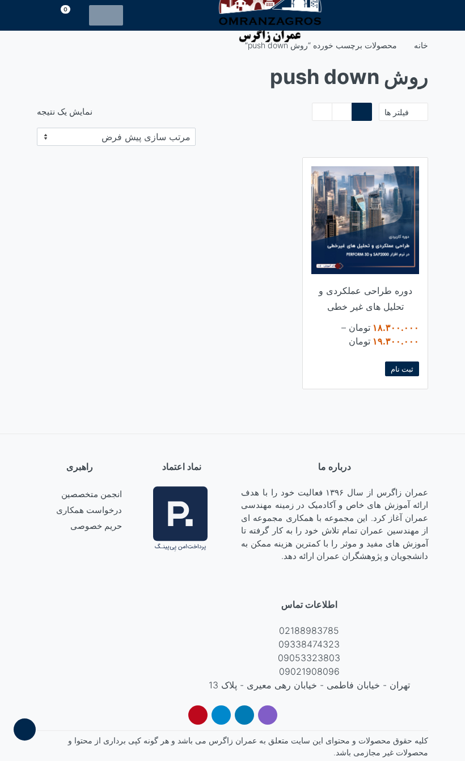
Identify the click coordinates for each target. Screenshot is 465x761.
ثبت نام (402, 368)
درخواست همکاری (89, 509)
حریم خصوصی (96, 525)
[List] (322, 112)
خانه (421, 45)
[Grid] (362, 112)
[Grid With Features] (342, 112)
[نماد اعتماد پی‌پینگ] (180, 517)
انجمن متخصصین (91, 494)
